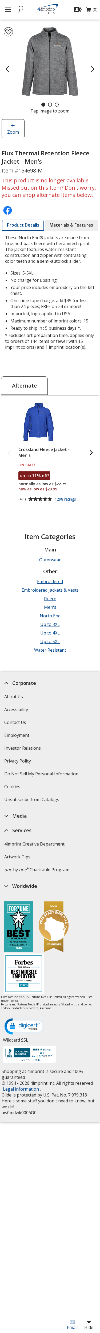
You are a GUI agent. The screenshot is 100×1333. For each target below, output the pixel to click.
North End (50, 616)
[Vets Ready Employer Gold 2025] (53, 927)
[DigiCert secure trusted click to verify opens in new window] (24, 1027)
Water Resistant (50, 650)
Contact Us (15, 722)
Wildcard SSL (15, 1042)
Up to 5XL (50, 641)
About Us (13, 697)
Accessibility (16, 709)
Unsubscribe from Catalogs (32, 801)
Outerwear (50, 560)
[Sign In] (79, 9)
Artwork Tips (17, 857)
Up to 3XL (50, 624)
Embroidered (50, 581)
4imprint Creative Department (34, 844)
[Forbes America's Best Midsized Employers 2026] (23, 974)
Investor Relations (23, 749)
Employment (16, 735)
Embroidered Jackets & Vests (50, 590)
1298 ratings (66, 499)
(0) (92, 11)
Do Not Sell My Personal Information (42, 775)
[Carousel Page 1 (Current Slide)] (43, 105)
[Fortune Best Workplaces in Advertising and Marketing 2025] (18, 927)
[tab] (23, 225)
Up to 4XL (50, 633)
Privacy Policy (18, 762)
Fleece (50, 599)
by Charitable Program (36, 870)
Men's (50, 607)
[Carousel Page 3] (57, 105)
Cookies (13, 788)
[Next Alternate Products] (91, 453)
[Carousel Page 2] (50, 105)
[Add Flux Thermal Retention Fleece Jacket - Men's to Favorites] (8, 31)
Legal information (21, 1089)
